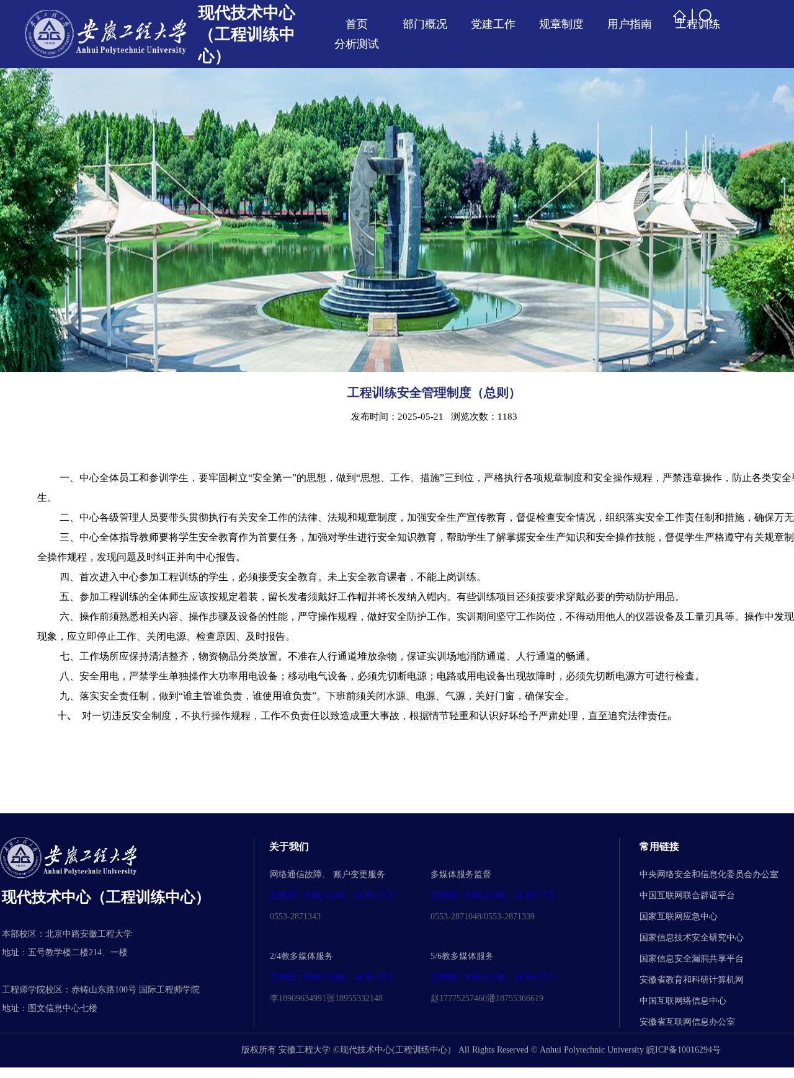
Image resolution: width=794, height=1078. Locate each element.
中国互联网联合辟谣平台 (687, 895)
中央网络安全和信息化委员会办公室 (709, 874)
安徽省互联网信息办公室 (687, 1022)
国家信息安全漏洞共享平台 (692, 958)
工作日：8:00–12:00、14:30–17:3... (335, 895)
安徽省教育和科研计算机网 (692, 979)
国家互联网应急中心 (679, 916)
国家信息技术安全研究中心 (692, 937)
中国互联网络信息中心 (683, 1000)
